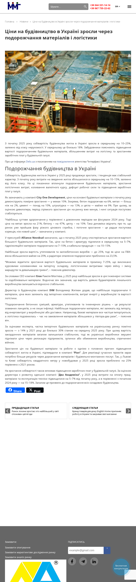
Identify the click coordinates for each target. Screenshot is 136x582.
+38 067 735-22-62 (100, 8)
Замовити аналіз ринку (18, 557)
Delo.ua (30, 161)
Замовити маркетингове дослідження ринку (30, 552)
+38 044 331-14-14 (100, 5)
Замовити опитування (17, 547)
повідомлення (65, 161)
